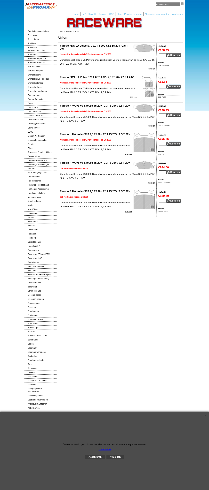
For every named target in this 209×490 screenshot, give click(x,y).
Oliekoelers (33, 230)
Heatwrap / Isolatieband (38, 185)
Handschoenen (34, 181)
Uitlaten (31, 372)
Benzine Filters (34, 67)
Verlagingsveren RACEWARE (35, 390)
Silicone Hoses (34, 295)
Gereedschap (34, 156)
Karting (31, 205)
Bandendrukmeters (36, 62)
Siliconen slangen (36, 299)
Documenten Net (35, 120)
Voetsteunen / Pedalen (38, 400)
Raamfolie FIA (34, 246)
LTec (119, 14)
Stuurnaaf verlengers (37, 352)
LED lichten (33, 213)
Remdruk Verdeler (36, 266)
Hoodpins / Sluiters (36, 193)
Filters (30, 148)
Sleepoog (32, 307)
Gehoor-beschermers (37, 160)
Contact (102, 14)
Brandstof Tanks (35, 87)
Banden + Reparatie (37, 58)
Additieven (32, 43)
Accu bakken (33, 35)
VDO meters (33, 376)
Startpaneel (33, 323)
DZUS (30, 132)
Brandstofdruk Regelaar (38, 79)
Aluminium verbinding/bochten (36, 49)
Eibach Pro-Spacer (36, 136)
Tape (30, 364)
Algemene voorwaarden (157, 14)
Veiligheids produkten (37, 380)
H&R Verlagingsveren (37, 173)
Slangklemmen (34, 303)
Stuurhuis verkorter (36, 360)
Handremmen (34, 177)
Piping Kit (32, 238)
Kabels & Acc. (34, 408)
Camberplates (34, 95)
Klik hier (151, 69)
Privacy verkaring (133, 14)
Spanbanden (33, 311)
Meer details (105, 449)
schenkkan (32, 287)
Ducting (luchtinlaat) (37, 124)
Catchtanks (33, 107)
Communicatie (34, 111)
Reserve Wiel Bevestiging (39, 274)
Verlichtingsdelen (35, 396)
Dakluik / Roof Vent (36, 115)
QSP (111, 14)
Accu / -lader (33, 39)
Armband (32, 54)
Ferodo (31, 144)
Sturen (31, 344)
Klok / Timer (33, 209)
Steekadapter (34, 327)
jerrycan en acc (34, 197)
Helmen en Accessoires (38, 189)
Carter (30, 103)
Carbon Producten (36, 99)
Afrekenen (177, 14)
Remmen (32, 270)
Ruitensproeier (34, 283)
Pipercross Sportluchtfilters (39, 152)
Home (76, 14)
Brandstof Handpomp (37, 91)
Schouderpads (34, 291)
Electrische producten (37, 140)
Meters (31, 217)
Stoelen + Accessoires (37, 336)
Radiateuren (33, 262)
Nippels (31, 226)
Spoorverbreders (35, 319)
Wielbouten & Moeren (37, 404)
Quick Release (34, 242)
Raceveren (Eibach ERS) (39, 254)
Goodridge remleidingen (38, 164)
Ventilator (32, 385)
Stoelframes (33, 340)
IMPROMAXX (89, 14)
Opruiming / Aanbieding (38, 31)
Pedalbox (32, 234)
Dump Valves (34, 128)
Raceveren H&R (35, 258)
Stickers (31, 332)
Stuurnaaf (32, 348)
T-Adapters (32, 356)
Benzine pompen (35, 71)
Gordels (31, 168)
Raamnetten (33, 250)
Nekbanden (33, 221)
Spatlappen (33, 315)
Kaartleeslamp (34, 201)
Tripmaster (32, 368)
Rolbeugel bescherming (38, 279)
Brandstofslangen (35, 83)
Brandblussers (34, 75)
